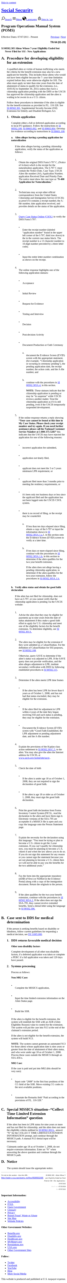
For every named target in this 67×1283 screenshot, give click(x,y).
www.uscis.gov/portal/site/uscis (34, 758)
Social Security (17, 10)
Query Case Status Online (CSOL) (36, 216)
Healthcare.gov (14, 1239)
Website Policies (15, 1221)
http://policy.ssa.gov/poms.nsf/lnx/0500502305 (22, 1178)
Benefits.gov (13, 1233)
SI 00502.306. (28, 908)
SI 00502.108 (29, 650)
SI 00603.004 (48, 128)
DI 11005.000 (35, 934)
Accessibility (13, 1201)
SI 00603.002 (29, 128)
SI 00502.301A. (47, 1130)
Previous (55, 37)
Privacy (11, 1212)
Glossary (11, 1210)
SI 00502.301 (13, 108)
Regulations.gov (15, 1244)
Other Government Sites (19, 1250)
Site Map (11, 1218)
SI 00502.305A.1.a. (38, 533)
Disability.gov (14, 1236)
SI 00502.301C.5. (47, 749)
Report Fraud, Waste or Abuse (22, 1215)
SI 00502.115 (50, 670)
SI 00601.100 (58, 131)
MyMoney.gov (14, 1241)
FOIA (10, 1204)
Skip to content (8, 2)
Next (63, 37)
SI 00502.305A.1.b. (50, 578)
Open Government (16, 1207)
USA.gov (12, 1247)
